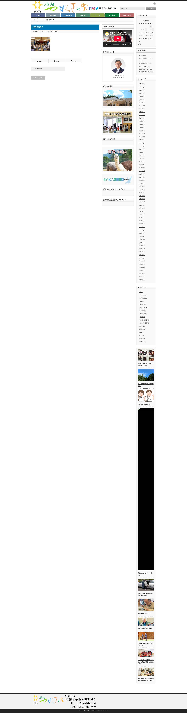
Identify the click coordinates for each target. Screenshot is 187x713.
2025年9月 (142, 108)
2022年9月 (142, 205)
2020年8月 (142, 245)
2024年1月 (142, 161)
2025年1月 (142, 130)
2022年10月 (142, 202)
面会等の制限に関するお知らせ (146, 385)
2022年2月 (142, 227)
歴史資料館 (112, 15)
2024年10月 (142, 136)
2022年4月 (142, 220)
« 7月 (139, 44)
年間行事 (82, 15)
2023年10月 (142, 171)
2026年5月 (142, 93)
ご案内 (38, 15)
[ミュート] (126, 44)
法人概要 (142, 301)
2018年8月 (142, 273)
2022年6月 (142, 214)
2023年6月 (142, 177)
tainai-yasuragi (53, 31)
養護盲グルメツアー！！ (145, 614)
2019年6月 (142, 255)
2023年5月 (142, 180)
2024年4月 (142, 152)
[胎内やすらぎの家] (60, 12)
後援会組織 (143, 304)
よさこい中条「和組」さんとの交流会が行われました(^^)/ (146, 662)
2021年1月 (142, 233)
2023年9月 (142, 174)
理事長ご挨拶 (143, 295)
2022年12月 (142, 196)
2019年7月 (142, 251)
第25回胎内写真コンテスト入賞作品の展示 (146, 364)
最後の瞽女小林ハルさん (145, 628)
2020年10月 (142, 239)
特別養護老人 (68, 15)
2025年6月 (142, 115)
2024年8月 (142, 143)
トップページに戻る (38, 77)
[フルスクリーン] (129, 44)
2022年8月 (142, 208)
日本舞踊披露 (142, 55)
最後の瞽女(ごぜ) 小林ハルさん (145, 574)
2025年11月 (142, 102)
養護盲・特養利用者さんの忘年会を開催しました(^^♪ (146, 679)
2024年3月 (142, 155)
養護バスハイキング (144, 66)
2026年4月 (142, 96)
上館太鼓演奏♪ (38, 68)
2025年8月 (142, 112)
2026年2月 (142, 99)
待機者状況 (143, 310)
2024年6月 (142, 146)
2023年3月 (142, 186)
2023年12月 (142, 164)
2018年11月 (142, 264)
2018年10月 (142, 267)
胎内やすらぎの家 (92, 711)
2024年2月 (142, 158)
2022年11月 (142, 199)
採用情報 (142, 317)
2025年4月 (142, 121)
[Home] (34, 20)
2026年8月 (142, 83)
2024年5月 (142, 149)
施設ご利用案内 (144, 307)
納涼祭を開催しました (145, 63)
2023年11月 (142, 167)
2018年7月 (142, 276)
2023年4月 (142, 183)
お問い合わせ (127, 15)
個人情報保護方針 (144, 320)
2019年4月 (142, 258)
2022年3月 (142, 223)
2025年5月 (142, 118)
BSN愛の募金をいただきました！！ (146, 644)
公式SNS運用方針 (144, 323)
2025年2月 (142, 127)
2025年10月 (142, 105)
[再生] (106, 44)
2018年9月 (142, 270)
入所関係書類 (143, 313)
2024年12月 (142, 133)
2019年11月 (142, 248)
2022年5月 (142, 217)
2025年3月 (142, 124)
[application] (117, 38)
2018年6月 (142, 279)
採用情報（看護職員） (144, 404)
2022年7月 (142, 211)
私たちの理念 (143, 298)
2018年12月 (142, 261)
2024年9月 (142, 139)
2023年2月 (142, 189)
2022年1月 (142, 230)
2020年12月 (142, 236)
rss (154, 3)
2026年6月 (142, 90)
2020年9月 (142, 242)
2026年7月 (142, 87)
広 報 (97, 15)
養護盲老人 (53, 15)
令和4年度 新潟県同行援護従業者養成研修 (145, 594)
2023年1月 (142, 192)
